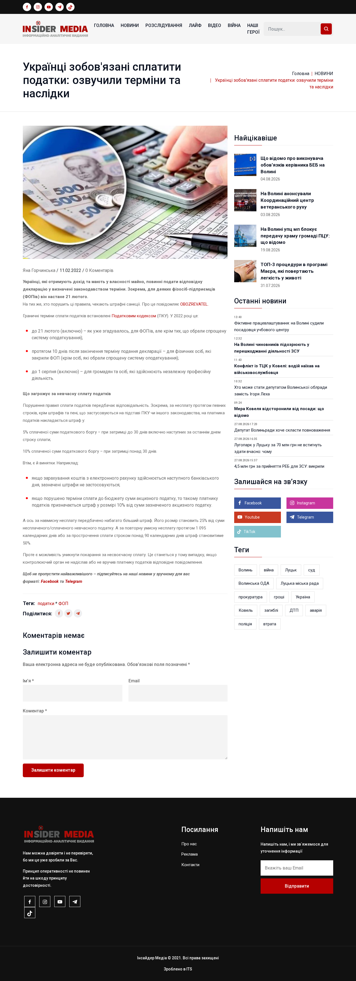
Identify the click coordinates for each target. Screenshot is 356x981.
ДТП (294, 610)
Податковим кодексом (134, 315)
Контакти (190, 864)
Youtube (252, 517)
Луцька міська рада (300, 583)
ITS (189, 969)
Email (134, 680)
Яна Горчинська (39, 270)
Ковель (246, 610)
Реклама (189, 854)
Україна (303, 597)
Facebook (50, 581)
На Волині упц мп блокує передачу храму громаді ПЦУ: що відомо (295, 235)
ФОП (63, 603)
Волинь (246, 570)
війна (269, 570)
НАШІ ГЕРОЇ (253, 29)
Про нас (189, 843)
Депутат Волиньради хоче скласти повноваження (282, 430)
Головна (104, 25)
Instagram (305, 503)
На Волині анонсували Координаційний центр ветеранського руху (287, 200)
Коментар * (35, 711)
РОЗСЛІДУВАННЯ (163, 25)
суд (311, 570)
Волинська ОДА (254, 583)
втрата (269, 623)
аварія (316, 610)
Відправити (297, 886)
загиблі (271, 610)
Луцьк (291, 570)
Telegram (73, 581)
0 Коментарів (99, 270)
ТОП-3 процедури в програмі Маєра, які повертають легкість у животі (294, 271)
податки (46, 603)
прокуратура (251, 597)
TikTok (249, 531)
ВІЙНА (234, 25)
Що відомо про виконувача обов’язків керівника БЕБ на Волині (293, 164)
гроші (279, 597)
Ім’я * (28, 680)
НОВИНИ (130, 25)
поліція (245, 623)
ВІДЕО (214, 25)
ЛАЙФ (195, 25)
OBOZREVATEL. (194, 304)
